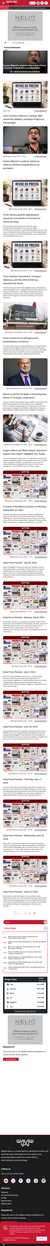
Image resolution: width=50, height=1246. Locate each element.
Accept (41, 1238)
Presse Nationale (40, 111)
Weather (4, 1192)
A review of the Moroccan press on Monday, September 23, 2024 (24, 508)
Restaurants (6, 1201)
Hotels (4, 1198)
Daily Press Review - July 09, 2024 (20, 562)
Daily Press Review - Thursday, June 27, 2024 (22, 780)
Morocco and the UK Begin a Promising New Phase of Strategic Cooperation (24, 395)
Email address (11, 1059)
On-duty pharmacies (9, 1195)
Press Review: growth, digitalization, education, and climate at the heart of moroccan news (21, 218)
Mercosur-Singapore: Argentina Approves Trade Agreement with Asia (24, 947)
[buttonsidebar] (3, 3)
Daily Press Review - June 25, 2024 (20, 891)
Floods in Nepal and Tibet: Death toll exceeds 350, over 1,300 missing (26, 968)
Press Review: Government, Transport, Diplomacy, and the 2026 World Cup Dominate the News (22, 280)
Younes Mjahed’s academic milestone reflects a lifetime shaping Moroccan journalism (21, 164)
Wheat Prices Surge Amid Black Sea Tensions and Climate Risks (27, 942)
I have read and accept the (16, 1239)
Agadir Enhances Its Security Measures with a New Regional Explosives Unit (25, 958)
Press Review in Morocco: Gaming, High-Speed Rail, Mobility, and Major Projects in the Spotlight (23, 119)
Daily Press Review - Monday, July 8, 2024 (23, 617)
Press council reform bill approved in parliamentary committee (20, 339)
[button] (11, 72)
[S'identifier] (42, 3)
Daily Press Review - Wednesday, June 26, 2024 (24, 837)
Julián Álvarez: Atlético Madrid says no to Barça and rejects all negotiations (25, 963)
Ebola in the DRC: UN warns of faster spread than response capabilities (24, 952)
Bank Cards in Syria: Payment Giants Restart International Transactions (23, 937)
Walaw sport (6, 1203)
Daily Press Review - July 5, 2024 (19, 672)
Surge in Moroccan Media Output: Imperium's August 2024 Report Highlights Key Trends (25, 452)
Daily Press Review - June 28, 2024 (20, 726)
